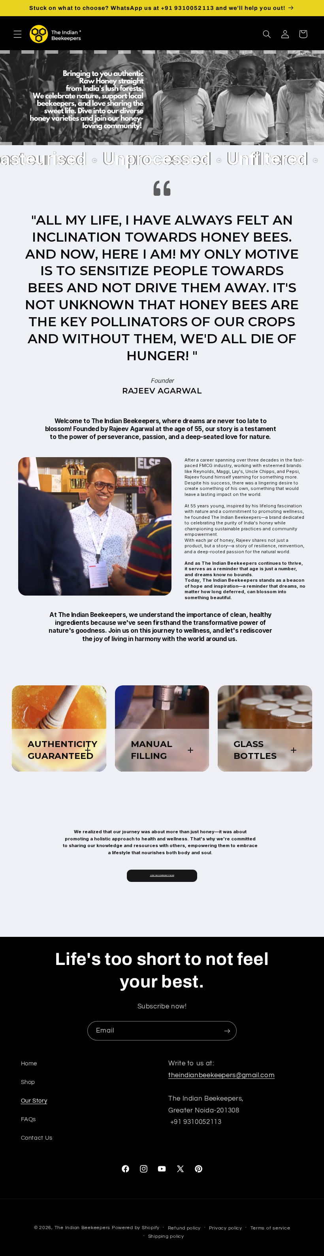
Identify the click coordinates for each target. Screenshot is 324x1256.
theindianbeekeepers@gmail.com (221, 1075)
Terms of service (270, 1228)
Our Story (34, 1101)
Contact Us (37, 1138)
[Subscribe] (227, 1030)
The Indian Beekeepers (82, 1228)
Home (29, 1064)
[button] (17, 34)
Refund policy (184, 1228)
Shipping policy (166, 1236)
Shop (28, 1082)
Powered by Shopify (136, 1228)
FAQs (28, 1119)
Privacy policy (225, 1228)
